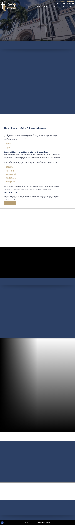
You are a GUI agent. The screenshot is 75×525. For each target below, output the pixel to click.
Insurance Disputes (9, 167)
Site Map (43, 522)
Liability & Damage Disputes (24, 260)
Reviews (60, 6)
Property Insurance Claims (10, 181)
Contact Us (48, 522)
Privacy (12, 471)
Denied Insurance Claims (10, 175)
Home (29, 6)
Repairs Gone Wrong (48, 6)
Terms (13, 471)
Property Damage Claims (15, 270)
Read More (16, 355)
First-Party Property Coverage (11, 173)
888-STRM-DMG (68, 4)
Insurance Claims (9, 166)
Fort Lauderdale (8, 143)
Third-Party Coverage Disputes (14, 260)
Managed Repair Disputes (10, 170)
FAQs (64, 6)
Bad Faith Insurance (5, 270)
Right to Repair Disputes (10, 171)
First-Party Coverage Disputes (5, 260)
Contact (71, 6)
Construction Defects (9, 182)
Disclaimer (39, 522)
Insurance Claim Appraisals (11, 178)
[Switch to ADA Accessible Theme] (2, 522)
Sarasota (7, 146)
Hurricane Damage (9, 177)
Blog (68, 6)
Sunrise (7, 148)
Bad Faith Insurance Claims (11, 174)
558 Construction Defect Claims (11, 184)
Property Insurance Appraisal (24, 270)
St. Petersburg (8, 147)
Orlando (7, 144)
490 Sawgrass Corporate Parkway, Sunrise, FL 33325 (37, 517)
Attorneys (34, 6)
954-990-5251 (55, 4)
